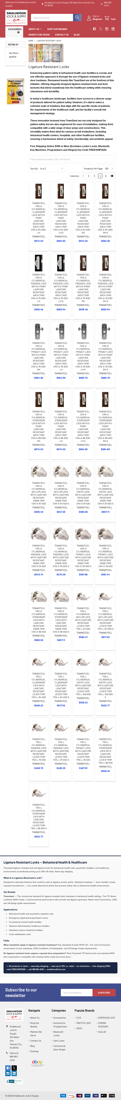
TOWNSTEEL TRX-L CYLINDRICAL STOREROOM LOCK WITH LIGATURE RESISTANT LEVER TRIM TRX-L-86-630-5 (39, 816)
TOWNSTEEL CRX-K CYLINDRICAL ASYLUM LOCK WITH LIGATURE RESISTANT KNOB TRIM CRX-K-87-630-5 (61, 493)
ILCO (78, 1017)
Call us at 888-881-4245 (14, 1056)
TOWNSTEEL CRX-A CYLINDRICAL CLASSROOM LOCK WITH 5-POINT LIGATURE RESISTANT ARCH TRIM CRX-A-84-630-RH (83, 218)
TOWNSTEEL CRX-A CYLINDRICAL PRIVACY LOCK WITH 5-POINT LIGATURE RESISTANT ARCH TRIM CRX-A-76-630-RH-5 (105, 356)
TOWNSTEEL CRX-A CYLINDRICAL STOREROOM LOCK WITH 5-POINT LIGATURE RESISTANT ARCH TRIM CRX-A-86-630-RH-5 (105, 426)
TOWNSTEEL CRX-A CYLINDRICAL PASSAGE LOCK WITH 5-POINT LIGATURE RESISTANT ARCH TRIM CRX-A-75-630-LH (38, 287)
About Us (33, 29)
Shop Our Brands (57, 29)
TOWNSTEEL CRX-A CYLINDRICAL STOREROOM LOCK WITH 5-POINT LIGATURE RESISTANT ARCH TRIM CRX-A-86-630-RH (38, 426)
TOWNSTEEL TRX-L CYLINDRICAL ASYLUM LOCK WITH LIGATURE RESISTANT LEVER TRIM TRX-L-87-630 (83, 618)
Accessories (59, 1017)
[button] (15, 91)
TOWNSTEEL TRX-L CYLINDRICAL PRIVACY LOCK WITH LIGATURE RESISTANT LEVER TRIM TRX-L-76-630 (83, 749)
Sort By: (34, 168)
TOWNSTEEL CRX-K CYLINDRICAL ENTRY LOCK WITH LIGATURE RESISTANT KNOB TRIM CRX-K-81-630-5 (105, 493)
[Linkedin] (113, 29)
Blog (77, 34)
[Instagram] (106, 29)
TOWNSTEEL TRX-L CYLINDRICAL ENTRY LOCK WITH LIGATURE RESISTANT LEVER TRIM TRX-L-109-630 (83, 684)
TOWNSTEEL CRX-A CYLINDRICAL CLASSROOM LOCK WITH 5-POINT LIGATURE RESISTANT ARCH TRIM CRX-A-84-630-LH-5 (61, 218)
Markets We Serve (39, 34)
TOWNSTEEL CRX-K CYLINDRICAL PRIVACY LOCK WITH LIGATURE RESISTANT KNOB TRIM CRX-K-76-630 (105, 556)
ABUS (79, 1028)
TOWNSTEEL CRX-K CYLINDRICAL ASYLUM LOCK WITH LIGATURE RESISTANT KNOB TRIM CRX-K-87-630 (39, 493)
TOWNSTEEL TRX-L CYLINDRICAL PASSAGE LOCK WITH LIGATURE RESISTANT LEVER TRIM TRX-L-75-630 (39, 749)
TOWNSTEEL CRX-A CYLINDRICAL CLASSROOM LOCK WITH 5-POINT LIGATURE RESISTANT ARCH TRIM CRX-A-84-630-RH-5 (105, 218)
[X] (100, 29)
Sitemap (34, 1051)
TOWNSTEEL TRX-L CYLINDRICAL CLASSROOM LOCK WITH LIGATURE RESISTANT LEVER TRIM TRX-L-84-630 (39, 685)
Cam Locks (58, 1040)
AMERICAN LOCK (106, 1017)
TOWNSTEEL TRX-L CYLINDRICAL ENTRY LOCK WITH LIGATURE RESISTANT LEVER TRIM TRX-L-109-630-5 (105, 685)
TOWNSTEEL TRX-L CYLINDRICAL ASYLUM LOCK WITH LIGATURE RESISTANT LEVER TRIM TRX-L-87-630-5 (105, 618)
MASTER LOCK (83, 1022)
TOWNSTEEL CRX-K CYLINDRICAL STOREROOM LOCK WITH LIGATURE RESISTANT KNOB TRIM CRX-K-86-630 (39, 620)
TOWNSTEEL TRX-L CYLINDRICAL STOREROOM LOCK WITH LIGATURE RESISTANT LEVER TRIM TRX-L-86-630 (105, 751)
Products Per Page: (93, 168)
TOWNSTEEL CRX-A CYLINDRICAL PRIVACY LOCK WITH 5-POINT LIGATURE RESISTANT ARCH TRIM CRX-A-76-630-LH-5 (83, 356)
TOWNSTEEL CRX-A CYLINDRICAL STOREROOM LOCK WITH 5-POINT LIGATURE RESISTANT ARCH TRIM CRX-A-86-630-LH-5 (83, 426)
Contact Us (62, 34)
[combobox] (56, 17)
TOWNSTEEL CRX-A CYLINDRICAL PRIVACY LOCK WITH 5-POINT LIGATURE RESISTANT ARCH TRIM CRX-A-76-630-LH (60, 356)
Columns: (75, 175)
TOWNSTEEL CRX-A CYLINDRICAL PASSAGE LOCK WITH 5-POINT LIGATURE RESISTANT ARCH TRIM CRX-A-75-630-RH (83, 287)
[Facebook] (94, 29)
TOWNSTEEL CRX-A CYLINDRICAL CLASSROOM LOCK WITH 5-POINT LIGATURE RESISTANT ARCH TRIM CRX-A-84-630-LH (38, 218)
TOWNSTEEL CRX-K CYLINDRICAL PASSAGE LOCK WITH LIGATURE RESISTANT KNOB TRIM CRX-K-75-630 (39, 556)
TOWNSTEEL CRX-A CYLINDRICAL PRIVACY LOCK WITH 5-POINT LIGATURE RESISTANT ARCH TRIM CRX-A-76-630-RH (38, 356)
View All (102, 1031)
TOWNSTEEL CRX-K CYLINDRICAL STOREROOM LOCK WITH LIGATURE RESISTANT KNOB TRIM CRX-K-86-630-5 (61, 620)
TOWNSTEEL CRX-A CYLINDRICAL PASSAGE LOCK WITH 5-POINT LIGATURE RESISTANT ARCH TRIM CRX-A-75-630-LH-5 (61, 287)
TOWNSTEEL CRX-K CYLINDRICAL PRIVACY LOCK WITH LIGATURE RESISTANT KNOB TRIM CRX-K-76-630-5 (83, 556)
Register (97, 19)
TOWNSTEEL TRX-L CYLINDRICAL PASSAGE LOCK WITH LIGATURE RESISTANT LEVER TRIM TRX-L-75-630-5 (61, 749)
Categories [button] (15, 29)
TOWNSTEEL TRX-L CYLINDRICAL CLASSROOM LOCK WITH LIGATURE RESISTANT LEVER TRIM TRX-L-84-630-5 (61, 685)
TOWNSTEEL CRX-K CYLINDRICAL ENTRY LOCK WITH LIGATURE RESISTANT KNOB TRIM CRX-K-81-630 (83, 493)
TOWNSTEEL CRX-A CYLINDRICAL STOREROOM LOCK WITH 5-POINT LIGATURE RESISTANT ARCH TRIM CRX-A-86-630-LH (61, 426)
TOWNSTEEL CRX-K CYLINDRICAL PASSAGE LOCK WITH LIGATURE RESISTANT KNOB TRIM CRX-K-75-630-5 (61, 556)
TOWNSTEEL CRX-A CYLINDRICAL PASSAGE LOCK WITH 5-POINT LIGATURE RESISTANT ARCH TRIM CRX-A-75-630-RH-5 (105, 287)
